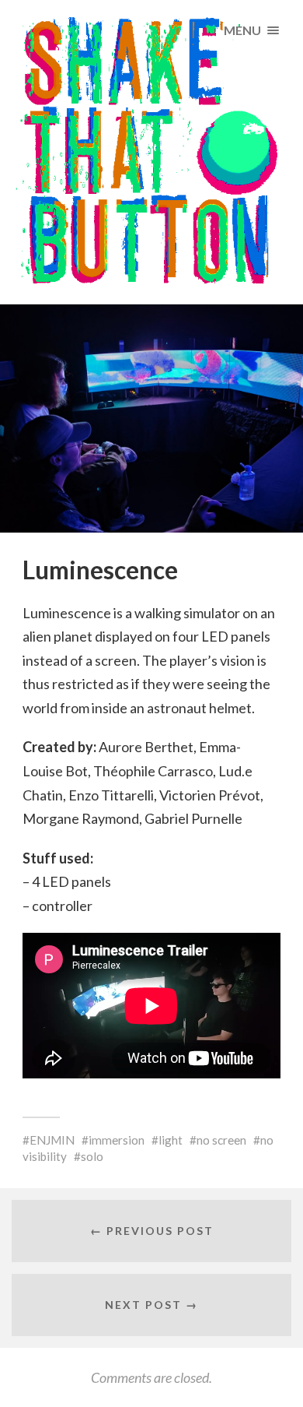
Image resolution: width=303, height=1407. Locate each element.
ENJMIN (52, 1140)
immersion (117, 1140)
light (170, 1140)
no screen (221, 1140)
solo (92, 1156)
